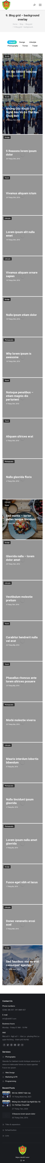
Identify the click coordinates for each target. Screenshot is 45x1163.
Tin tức (25, 46)
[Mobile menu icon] (40, 5)
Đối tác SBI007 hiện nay (21, 1093)
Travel (34, 46)
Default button (10, 1130)
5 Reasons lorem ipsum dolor (23, 1114)
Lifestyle (32, 42)
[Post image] (6, 1094)
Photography (13, 46)
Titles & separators (12, 1124)
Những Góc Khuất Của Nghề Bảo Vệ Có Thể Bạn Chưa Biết (26, 1103)
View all (12, 42)
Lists (7, 1136)
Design (22, 42)
